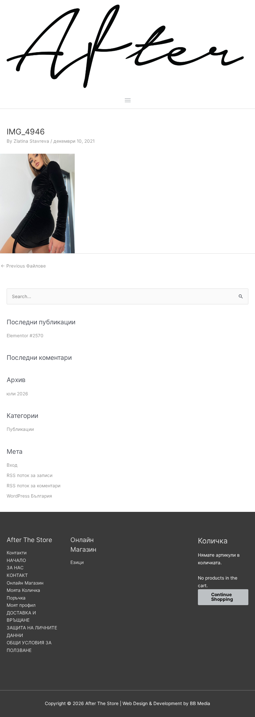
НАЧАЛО (16, 560)
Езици (77, 562)
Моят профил (21, 605)
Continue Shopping (222, 597)
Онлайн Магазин (25, 583)
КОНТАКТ (17, 575)
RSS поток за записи (29, 475)
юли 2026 (17, 393)
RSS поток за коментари (33, 485)
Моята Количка (23, 590)
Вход (12, 465)
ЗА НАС (15, 567)
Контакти (17, 552)
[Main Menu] (127, 100)
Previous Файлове (23, 266)
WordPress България (29, 496)
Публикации (20, 429)
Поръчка (16, 597)
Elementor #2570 (25, 335)
